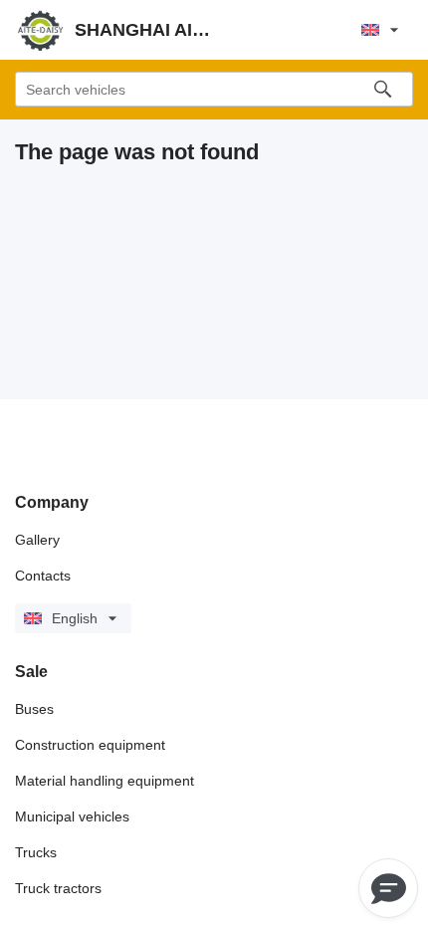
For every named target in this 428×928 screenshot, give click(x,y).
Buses (34, 709)
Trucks (36, 852)
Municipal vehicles (72, 816)
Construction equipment (90, 745)
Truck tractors (58, 888)
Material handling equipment (104, 781)
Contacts (43, 575)
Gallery (37, 540)
